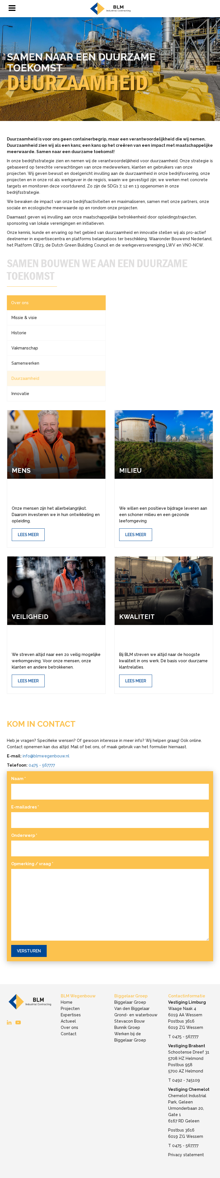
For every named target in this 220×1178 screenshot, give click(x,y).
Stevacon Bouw (129, 1021)
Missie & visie (24, 317)
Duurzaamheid (25, 378)
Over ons (20, 302)
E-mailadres (25, 807)
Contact (68, 1034)
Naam (18, 778)
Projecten (70, 1008)
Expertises (71, 1015)
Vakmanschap (24, 348)
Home (66, 1002)
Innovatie (20, 393)
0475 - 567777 (42, 765)
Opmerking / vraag (32, 863)
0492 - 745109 (186, 1080)
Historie (18, 333)
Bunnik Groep (127, 1027)
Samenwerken (25, 363)
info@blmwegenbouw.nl (46, 756)
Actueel (68, 1021)
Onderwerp (24, 835)
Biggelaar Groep (130, 1002)
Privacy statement (186, 1154)
